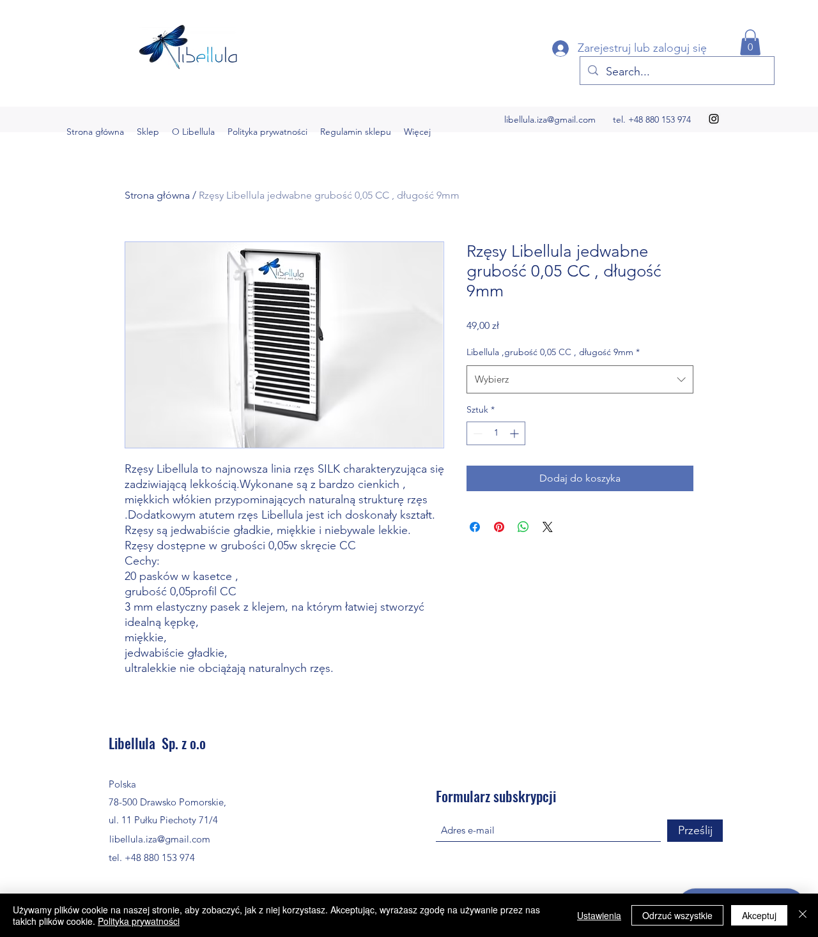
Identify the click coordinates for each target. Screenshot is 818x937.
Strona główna (157, 195)
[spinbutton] (495, 433)
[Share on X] (547, 527)
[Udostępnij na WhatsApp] (523, 527)
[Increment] (515, 433)
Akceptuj (759, 915)
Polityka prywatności (139, 921)
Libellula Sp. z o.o (157, 743)
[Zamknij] (802, 915)
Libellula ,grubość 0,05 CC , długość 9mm (553, 352)
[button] (750, 42)
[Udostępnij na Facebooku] (474, 527)
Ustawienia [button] (599, 915)
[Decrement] (476, 433)
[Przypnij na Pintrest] (499, 527)
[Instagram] (713, 118)
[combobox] (580, 379)
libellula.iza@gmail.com (550, 119)
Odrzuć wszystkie (677, 915)
